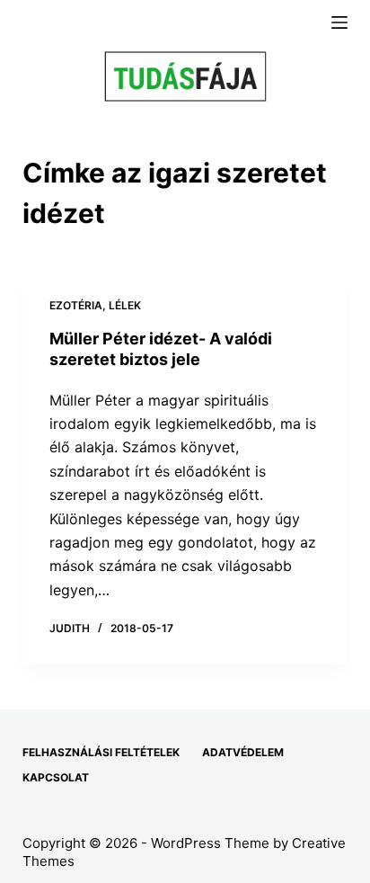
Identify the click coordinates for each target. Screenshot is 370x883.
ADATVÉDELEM (243, 752)
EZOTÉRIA (75, 305)
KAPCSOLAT (55, 777)
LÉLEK (125, 305)
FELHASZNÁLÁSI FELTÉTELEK (101, 752)
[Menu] (339, 22)
